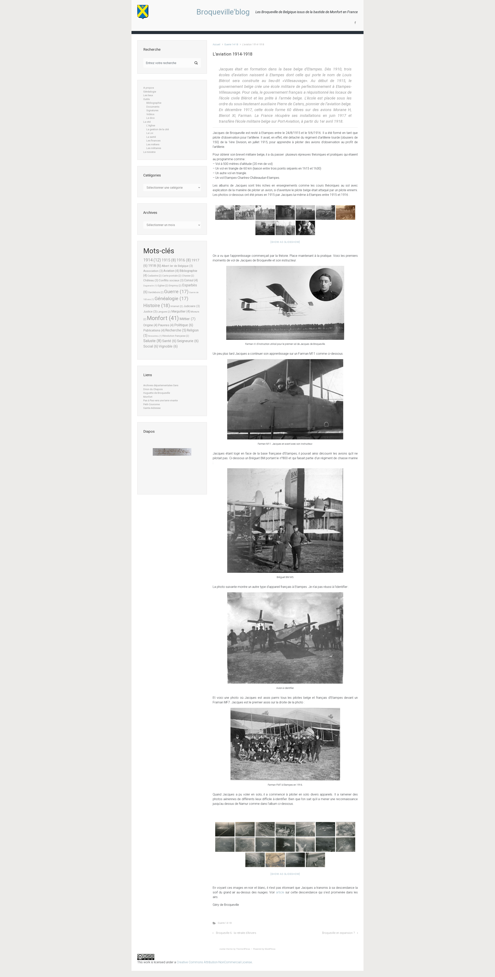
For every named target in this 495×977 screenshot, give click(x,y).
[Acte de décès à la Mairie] (172, 454)
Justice (150, 311)
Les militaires (153, 148)
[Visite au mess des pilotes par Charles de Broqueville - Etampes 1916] (285, 212)
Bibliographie (153, 102)
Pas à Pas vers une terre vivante (160, 400)
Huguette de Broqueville (156, 392)
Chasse (188, 275)
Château (150, 280)
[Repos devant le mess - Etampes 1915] (245, 212)
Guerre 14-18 (231, 44)
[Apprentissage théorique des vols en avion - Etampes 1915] (225, 212)
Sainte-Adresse (151, 408)
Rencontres (155, 336)
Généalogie (149, 91)
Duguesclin (150, 285)
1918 (154, 266)
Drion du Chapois (153, 389)
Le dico (150, 117)
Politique (183, 325)
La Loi (149, 133)
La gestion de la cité (157, 129)
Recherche (175, 330)
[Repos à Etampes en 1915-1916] (325, 212)
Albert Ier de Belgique (177, 266)
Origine (150, 325)
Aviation (171, 271)
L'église (150, 125)
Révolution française (175, 335)
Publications (154, 330)
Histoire (156, 305)
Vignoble (168, 346)
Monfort (163, 318)
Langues (164, 311)
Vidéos (150, 114)
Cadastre (155, 275)
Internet (177, 306)
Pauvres (166, 325)
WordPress (270, 949)
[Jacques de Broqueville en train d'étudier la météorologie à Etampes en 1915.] (305, 228)
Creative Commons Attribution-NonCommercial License (214, 962)
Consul (191, 280)
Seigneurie (188, 341)
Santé (169, 341)
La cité (147, 121)
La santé (151, 136)
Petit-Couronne (151, 404)
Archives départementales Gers (160, 385)
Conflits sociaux (171, 280)
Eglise (163, 285)
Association (153, 271)
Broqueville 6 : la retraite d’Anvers (236, 933)
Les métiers (152, 144)
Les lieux (148, 95)
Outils (146, 99)
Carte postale (171, 275)
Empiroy (175, 285)
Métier (187, 319)
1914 (152, 259)
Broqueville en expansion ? (338, 933)
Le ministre (149, 152)
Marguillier (180, 311)
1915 (169, 260)
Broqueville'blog (223, 12)
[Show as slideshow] (285, 242)
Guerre (176, 291)
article (280, 892)
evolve (223, 949)
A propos (148, 87)
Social (150, 346)
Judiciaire (191, 306)
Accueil (216, 44)
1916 (184, 260)
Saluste (152, 341)
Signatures (152, 110)
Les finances (153, 140)
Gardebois (156, 292)
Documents (152, 106)
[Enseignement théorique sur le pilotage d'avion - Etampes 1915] (285, 228)
